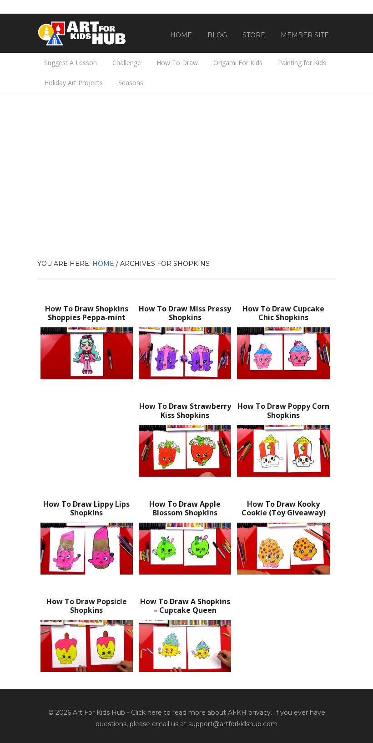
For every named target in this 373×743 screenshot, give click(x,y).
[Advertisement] (186, 190)
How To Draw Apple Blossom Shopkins (185, 508)
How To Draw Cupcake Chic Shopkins (283, 313)
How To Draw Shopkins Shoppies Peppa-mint (86, 313)
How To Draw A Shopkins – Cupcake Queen (185, 605)
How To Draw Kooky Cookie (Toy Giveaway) (284, 508)
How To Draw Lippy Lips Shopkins (86, 508)
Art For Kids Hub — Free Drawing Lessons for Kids (82, 33)
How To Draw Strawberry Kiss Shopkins (185, 410)
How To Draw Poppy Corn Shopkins (283, 410)
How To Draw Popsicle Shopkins (86, 605)
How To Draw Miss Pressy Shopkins (185, 313)
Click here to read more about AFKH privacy (201, 712)
